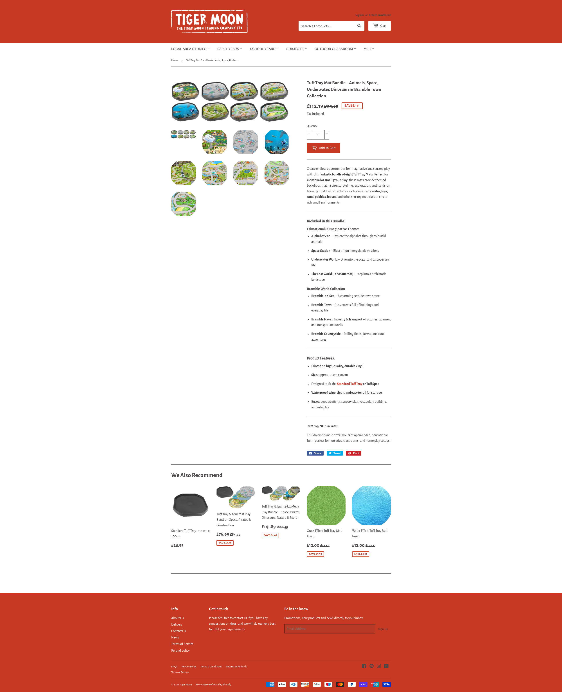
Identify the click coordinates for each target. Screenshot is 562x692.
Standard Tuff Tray (349, 384)
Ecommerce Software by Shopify (213, 684)
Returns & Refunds (236, 666)
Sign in (359, 15)
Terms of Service (182, 644)
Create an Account (380, 15)
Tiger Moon (186, 684)
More (368, 49)
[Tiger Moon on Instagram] (379, 666)
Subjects (295, 49)
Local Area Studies (189, 49)
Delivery (176, 624)
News (175, 637)
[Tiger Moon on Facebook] (364, 666)
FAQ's (174, 666)
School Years (263, 49)
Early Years (228, 49)
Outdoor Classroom (334, 49)
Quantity (312, 126)
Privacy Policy (189, 666)
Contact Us (178, 631)
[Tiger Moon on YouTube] (386, 666)
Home (174, 60)
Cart (382, 25)
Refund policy (180, 650)
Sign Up (383, 629)
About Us (177, 618)
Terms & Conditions (211, 666)
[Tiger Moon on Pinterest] (371, 666)
